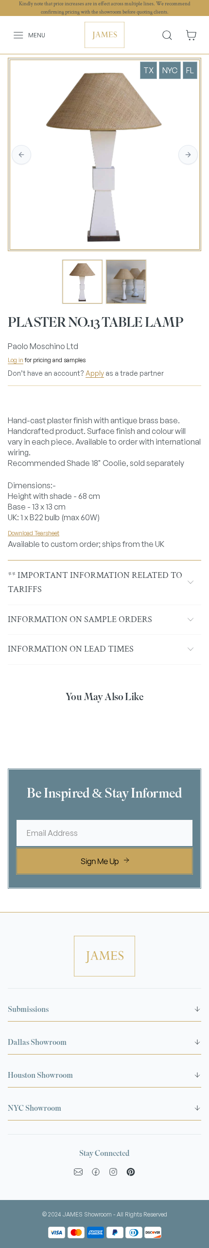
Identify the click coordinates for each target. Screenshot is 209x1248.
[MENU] (13, 35)
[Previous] (21, 154)
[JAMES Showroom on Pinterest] (130, 1172)
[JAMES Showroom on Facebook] (96, 1172)
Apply (95, 373)
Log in (15, 360)
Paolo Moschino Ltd (43, 346)
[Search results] (171, 35)
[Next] (188, 154)
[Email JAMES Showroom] (78, 1172)
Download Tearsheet (33, 533)
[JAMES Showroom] (104, 35)
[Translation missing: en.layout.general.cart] (191, 35)
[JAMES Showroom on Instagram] (113, 1172)
